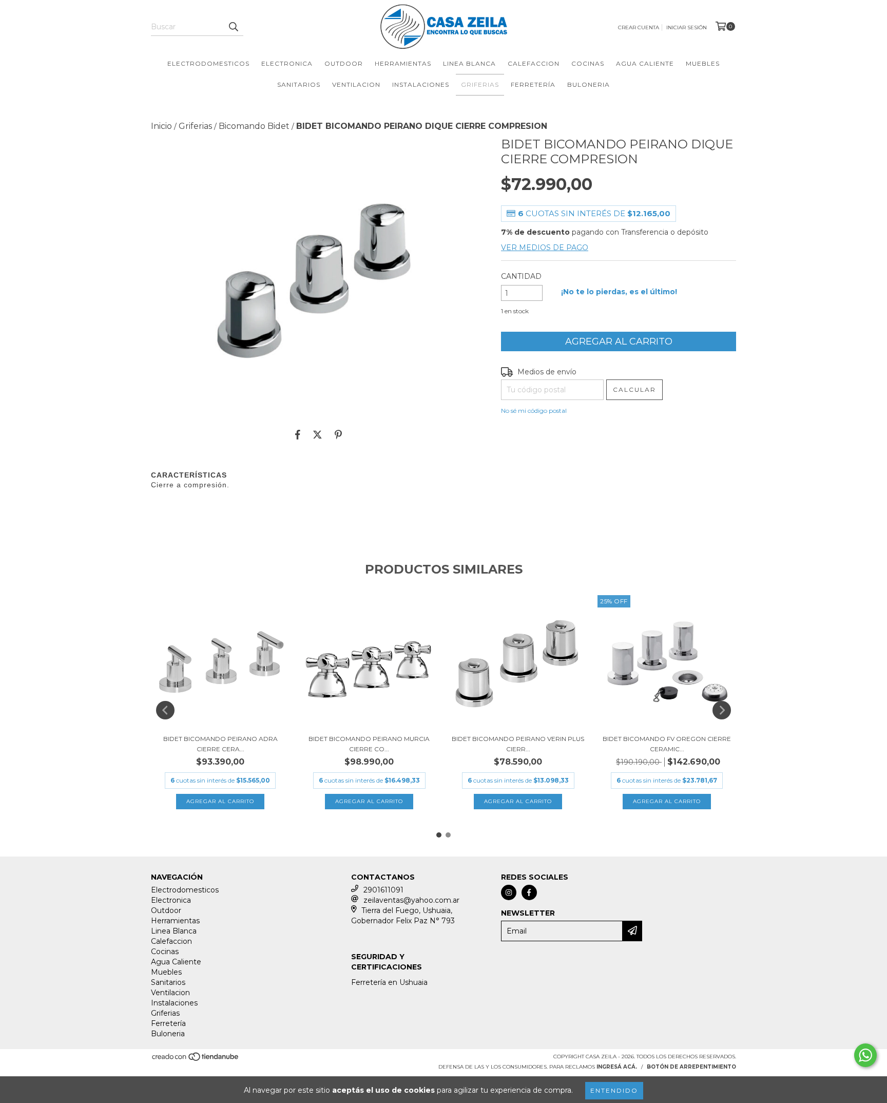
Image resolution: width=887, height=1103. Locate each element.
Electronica (287, 63)
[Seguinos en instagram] (508, 892)
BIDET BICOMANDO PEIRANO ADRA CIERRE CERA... (220, 744)
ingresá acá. (616, 1066)
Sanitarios (298, 84)
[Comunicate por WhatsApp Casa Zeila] (865, 1055)
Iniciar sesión (686, 27)
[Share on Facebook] (297, 434)
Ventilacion (356, 84)
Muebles (703, 63)
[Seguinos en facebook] (529, 892)
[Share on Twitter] (317, 434)
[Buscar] (233, 26)
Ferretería (533, 84)
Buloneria (588, 84)
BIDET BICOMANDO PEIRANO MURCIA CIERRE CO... (369, 744)
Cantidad (521, 276)
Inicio (161, 126)
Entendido (614, 1090)
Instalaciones (420, 84)
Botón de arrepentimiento (691, 1066)
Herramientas (403, 63)
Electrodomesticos (208, 63)
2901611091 (383, 890)
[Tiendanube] (196, 1059)
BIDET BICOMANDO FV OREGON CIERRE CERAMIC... (667, 744)
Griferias (480, 84)
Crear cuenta (638, 27)
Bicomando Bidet (254, 126)
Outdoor (343, 63)
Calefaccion (534, 63)
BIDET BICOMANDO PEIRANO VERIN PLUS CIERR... (518, 744)
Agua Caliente (645, 63)
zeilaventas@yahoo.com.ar (411, 900)
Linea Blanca (469, 63)
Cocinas (587, 63)
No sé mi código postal (534, 410)
